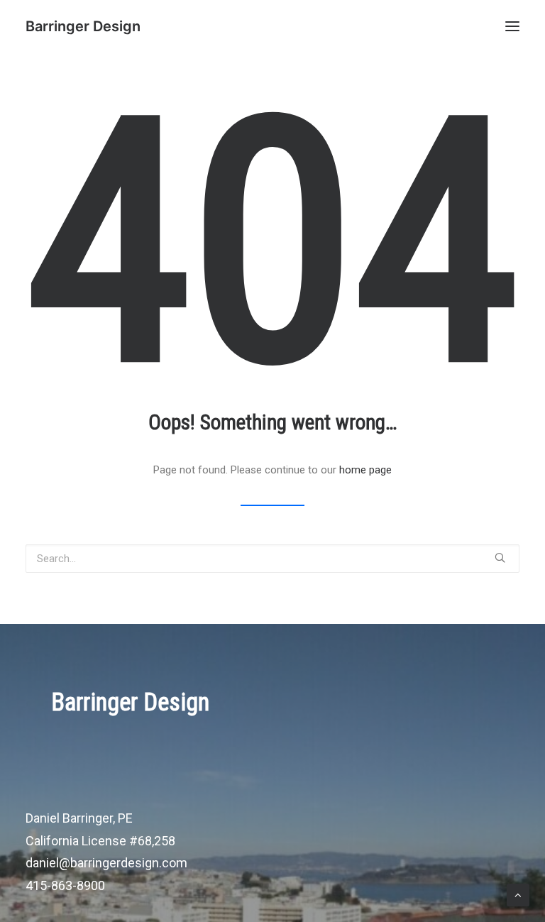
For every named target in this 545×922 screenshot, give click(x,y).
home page (365, 469)
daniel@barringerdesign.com (106, 862)
